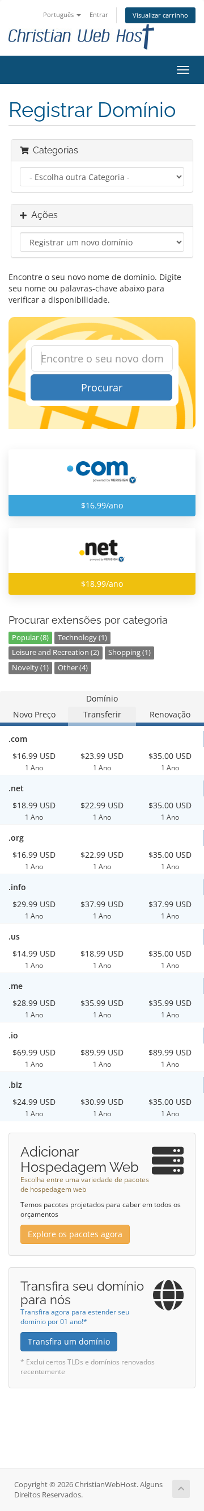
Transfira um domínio (69, 1341)
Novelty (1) (30, 668)
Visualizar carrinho (160, 15)
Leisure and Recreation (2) (55, 652)
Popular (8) (30, 637)
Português (59, 14)
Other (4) (73, 668)
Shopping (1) (129, 652)
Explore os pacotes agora (75, 1234)
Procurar (101, 387)
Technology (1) (82, 637)
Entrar (99, 14)
